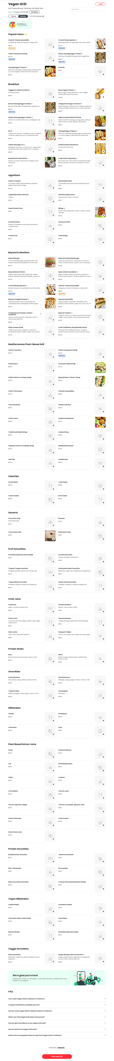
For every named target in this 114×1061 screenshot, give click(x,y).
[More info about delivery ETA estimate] (43, 16)
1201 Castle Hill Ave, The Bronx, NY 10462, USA (25, 8)
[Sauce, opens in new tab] (61, 1047)
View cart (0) (57, 1056)
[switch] (18, 16)
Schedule (34, 12)
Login (100, 4)
